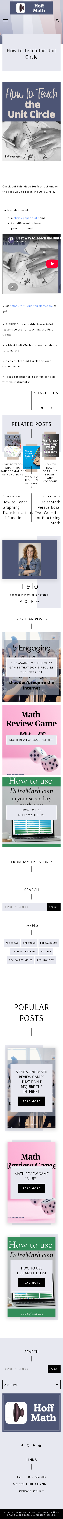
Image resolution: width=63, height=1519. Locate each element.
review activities (20, 960)
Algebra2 (12, 943)
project (46, 951)
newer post (14, 496)
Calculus (29, 943)
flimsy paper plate (26, 217)
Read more (31, 1101)
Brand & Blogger (18, 1515)
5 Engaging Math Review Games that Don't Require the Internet (31, 667)
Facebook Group (31, 1477)
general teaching (24, 951)
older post (49, 496)
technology (45, 960)
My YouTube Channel (31, 1484)
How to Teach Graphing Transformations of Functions (16, 509)
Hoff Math (19, 1512)
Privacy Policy (31, 1491)
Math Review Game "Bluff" (31, 740)
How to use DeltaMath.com (31, 812)
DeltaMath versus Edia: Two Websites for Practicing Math (48, 512)
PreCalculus (48, 943)
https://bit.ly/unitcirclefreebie (31, 305)
